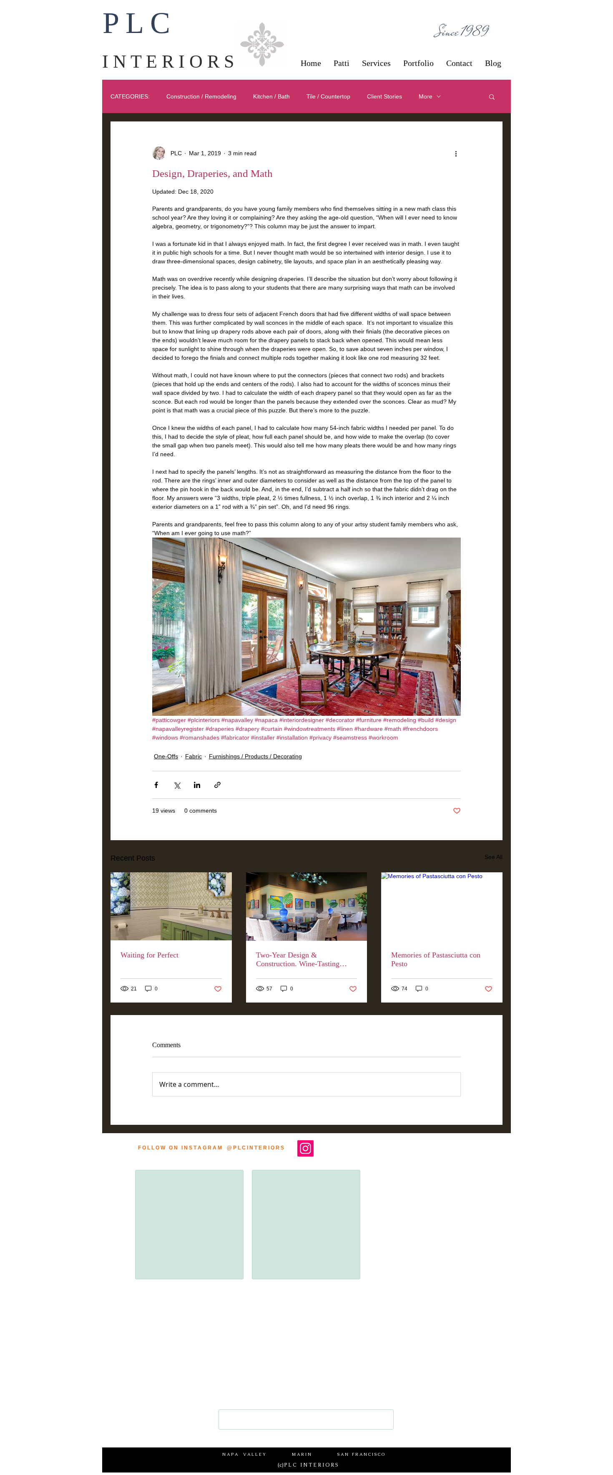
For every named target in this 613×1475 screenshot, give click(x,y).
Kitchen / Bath (271, 96)
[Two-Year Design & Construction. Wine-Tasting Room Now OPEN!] (306, 906)
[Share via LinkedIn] (197, 785)
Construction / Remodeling (201, 96)
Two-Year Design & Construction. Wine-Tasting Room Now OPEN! (297, 959)
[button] (492, 96)
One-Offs (166, 756)
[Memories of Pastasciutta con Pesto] (441, 906)
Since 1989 (463, 32)
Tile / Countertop (328, 96)
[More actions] (456, 153)
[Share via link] (217, 785)
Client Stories (384, 96)
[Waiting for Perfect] (171, 906)
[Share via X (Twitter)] (177, 785)
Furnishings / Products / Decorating (255, 756)
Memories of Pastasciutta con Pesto (435, 959)
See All (493, 857)
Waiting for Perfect (149, 955)
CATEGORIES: (130, 96)
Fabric (193, 756)
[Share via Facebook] (156, 785)
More (425, 96)
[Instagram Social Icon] (305, 1148)
